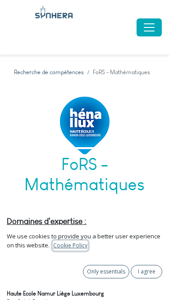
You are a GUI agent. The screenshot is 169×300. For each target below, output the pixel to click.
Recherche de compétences (49, 72)
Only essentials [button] (106, 271)
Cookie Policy (70, 245)
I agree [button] (146, 271)
